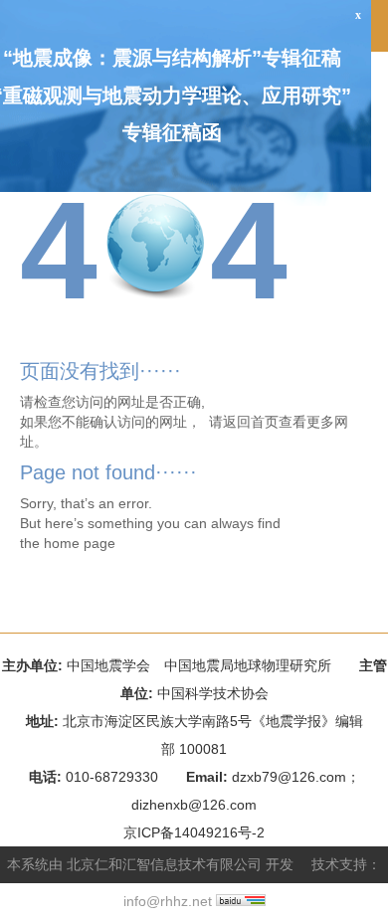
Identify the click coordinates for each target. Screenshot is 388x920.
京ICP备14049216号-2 (194, 832)
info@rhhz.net (167, 901)
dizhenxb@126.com (194, 805)
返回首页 (251, 422)
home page (79, 543)
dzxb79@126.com (289, 777)
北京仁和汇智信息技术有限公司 (164, 864)
